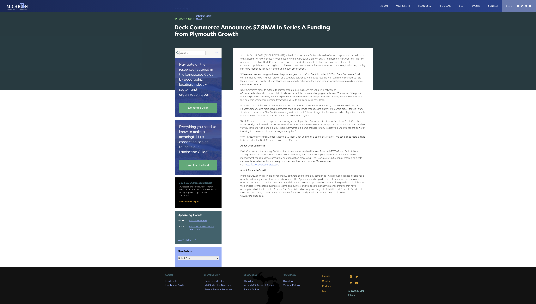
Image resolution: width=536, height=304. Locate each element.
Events (476, 6)
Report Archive (251, 289)
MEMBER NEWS (203, 15)
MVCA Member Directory (218, 285)
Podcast (327, 286)
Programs (445, 6)
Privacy (351, 295)
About (384, 6)
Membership (403, 6)
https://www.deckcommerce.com (261, 164)
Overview (249, 281)
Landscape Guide (174, 285)
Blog (509, 6)
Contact (493, 6)
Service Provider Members (218, 289)
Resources (424, 6)
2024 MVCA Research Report (259, 285)
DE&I (461, 6)
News (199, 18)
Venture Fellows (291, 285)
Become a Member (215, 281)
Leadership (171, 281)
